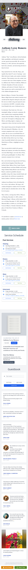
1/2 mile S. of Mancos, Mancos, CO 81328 (15, 295)
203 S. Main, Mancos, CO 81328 (13, 265)
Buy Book (14, 343)
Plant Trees (20, 252)
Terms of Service (18, 564)
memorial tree (18, 216)
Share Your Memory (8, 362)
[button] (14, 539)
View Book (6, 343)
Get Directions (8, 252)
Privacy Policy (10, 564)
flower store (17, 219)
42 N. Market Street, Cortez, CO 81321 (14, 250)
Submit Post (14, 385)
